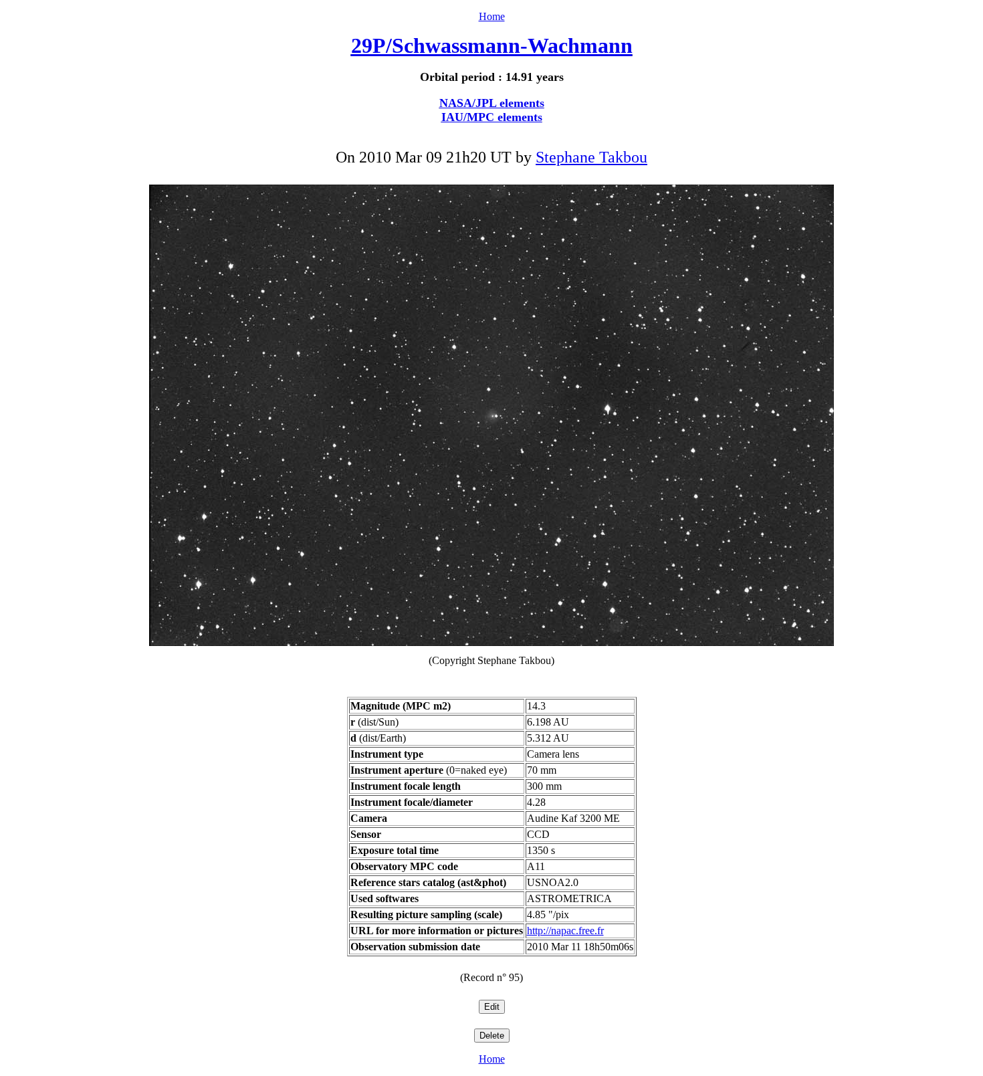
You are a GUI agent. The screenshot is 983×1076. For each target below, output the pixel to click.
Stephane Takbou (591, 157)
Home (492, 16)
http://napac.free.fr (565, 930)
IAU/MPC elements (491, 117)
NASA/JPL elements (491, 103)
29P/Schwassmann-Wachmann (492, 45)
